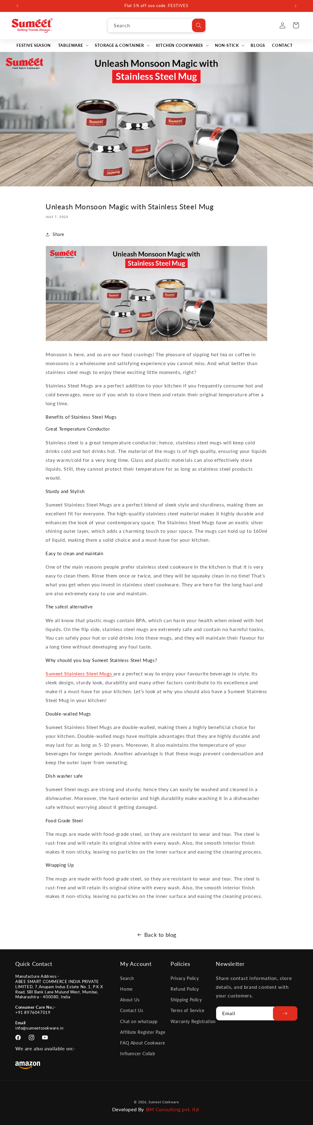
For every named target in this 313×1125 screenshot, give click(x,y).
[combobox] (156, 25)
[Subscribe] (285, 1013)
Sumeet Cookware (164, 1102)
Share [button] (58, 234)
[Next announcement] (295, 6)
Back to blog (160, 934)
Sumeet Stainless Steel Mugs (79, 673)
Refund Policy (185, 989)
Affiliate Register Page (142, 1032)
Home (126, 989)
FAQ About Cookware (142, 1042)
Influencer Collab (137, 1053)
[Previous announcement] (17, 6)
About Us (129, 999)
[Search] (198, 25)
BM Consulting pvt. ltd (172, 1109)
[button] (72, 45)
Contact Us (131, 1010)
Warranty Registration (193, 1021)
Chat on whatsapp (139, 1021)
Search (127, 978)
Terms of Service (187, 1010)
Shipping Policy (186, 999)
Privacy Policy (185, 978)
